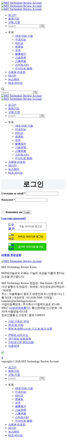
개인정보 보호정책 (19, 338)
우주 (18, 50)
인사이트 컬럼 (23, 68)
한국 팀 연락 (15, 325)
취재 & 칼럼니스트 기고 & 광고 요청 (30, 328)
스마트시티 (22, 64)
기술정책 (20, 57)
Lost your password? (13, 218)
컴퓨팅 (19, 46)
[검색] (42, 26)
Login (27, 212)
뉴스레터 (13, 79)
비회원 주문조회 (11, 255)
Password (8, 199)
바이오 (19, 43)
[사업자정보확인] (19, 307)
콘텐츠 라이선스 (18, 335)
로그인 (12, 15)
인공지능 (20, 39)
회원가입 (13, 18)
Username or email (13, 193)
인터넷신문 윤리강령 (21, 342)
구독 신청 (14, 22)
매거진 (12, 75)
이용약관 (13, 345)
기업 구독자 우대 (18, 321)
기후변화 (20, 61)
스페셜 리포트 (16, 72)
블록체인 (20, 54)
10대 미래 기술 (24, 35)
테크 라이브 (15, 82)
